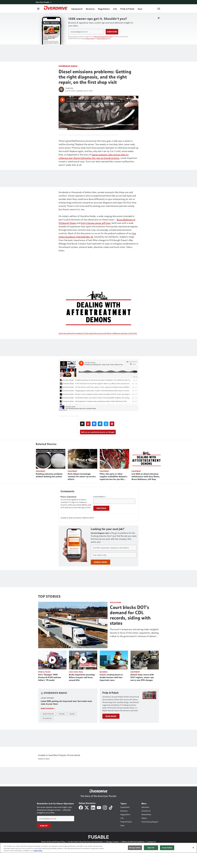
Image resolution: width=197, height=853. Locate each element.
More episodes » (48, 708)
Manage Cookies (112, 841)
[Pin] (112, 424)
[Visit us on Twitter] (87, 807)
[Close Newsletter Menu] (158, 17)
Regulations (115, 602)
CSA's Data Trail (76, 672)
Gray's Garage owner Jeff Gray (96, 222)
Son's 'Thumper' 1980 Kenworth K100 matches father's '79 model (49, 677)
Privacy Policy (90, 38)
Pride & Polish (44, 672)
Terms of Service (102, 38)
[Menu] (38, 8)
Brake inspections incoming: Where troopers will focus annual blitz (82, 677)
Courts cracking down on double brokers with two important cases (111, 677)
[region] (98, 848)
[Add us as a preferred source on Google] (88, 424)
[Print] (82, 424)
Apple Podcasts (48, 714)
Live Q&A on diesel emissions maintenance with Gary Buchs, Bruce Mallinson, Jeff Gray (146, 477)
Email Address (99, 496)
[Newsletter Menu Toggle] (158, 8)
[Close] (193, 847)
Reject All (151, 848)
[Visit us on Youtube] (99, 807)
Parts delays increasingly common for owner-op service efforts (82, 477)
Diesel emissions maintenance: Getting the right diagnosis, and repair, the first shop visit (93, 135)
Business (104, 672)
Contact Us (151, 841)
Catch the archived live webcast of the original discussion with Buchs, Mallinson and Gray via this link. (98, 333)
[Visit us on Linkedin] (93, 807)
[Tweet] (106, 424)
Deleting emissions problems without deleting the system (49, 475)
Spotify (72, 714)
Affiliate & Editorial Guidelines (133, 841)
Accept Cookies (167, 848)
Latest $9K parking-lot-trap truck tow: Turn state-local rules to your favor (66, 702)
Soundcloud (47, 718)
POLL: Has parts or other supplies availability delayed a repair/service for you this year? (113, 477)
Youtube (62, 714)
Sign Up (44, 826)
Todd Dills (69, 88)
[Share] (94, 424)
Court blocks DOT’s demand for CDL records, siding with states (130, 615)
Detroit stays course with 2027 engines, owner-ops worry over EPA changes (142, 677)
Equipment (40, 471)
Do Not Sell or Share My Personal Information (85, 841)
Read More (110, 716)
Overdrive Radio (68, 66)
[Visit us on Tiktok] (111, 807)
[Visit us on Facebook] (81, 807)
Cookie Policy (37, 851)
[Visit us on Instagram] (105, 807)
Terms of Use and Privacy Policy (103, 36)
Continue (101, 508)
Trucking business (74, 416)
